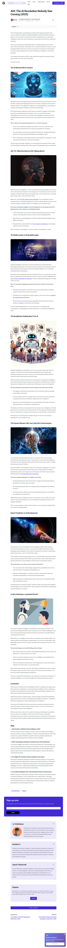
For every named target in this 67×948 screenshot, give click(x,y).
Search (34, 1)
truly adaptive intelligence (40, 224)
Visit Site (33, 898)
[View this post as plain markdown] (53, 20)
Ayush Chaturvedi (36, 19)
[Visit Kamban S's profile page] (54, 844)
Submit (13, 812)
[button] (55, 20)
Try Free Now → (55, 943)
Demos (48, 1)
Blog (29, 4)
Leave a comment (33, 907)
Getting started (41, 1)
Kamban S (28, 19)
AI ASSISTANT (15, 791)
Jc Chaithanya (22, 19)
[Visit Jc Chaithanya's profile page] (54, 824)
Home (29, 1)
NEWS (24, 791)
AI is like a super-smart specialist (29, 199)
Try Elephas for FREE (58, 3)
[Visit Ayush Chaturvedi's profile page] (54, 865)
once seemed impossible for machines (21, 278)
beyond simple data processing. (30, 474)
